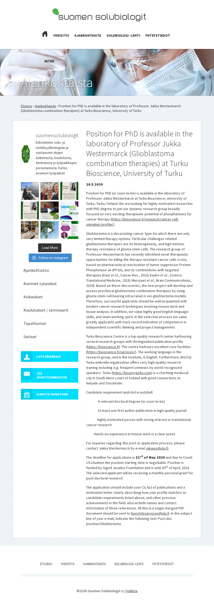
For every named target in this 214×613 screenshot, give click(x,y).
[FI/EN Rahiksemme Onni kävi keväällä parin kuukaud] (30, 191)
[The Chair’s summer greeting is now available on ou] (69, 191)
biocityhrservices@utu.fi (150, 513)
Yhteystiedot (157, 35)
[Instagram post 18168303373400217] (49, 230)
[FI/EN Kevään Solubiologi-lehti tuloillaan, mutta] (49, 191)
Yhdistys (61, 35)
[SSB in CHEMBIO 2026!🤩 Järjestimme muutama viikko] (49, 210)
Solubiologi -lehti (123, 35)
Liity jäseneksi (49, 356)
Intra (49, 61)
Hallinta (132, 591)
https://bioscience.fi (103, 346)
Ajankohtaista (87, 35)
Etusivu (26, 106)
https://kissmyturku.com (132, 372)
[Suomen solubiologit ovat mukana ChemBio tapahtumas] (69, 210)
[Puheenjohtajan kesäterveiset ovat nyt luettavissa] (30, 210)
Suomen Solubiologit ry (70, 25)
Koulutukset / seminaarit (45, 310)
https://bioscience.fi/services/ (111, 352)
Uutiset (30, 336)
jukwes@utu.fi (157, 448)
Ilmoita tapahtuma (52, 394)
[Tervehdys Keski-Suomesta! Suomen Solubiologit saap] (30, 230)
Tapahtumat (34, 323)
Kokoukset (33, 296)
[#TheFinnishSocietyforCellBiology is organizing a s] (69, 230)
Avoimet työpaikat (40, 283)
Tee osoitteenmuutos (52, 375)
